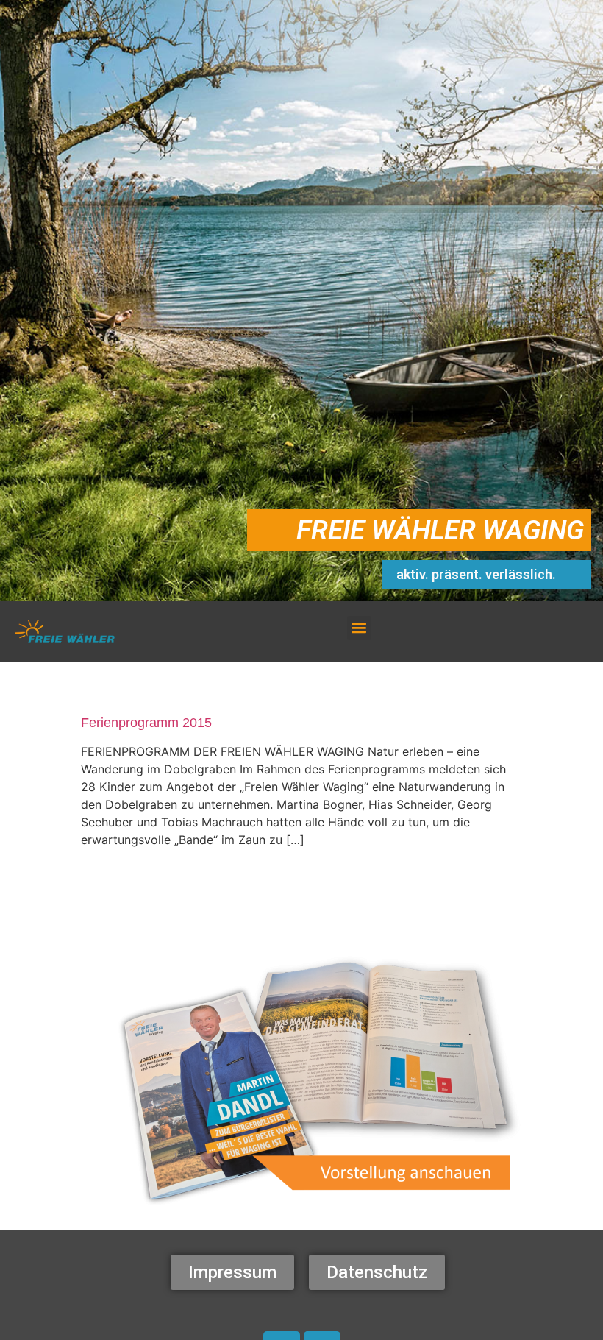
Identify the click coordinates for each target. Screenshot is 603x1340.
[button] (359, 628)
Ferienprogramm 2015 (146, 722)
